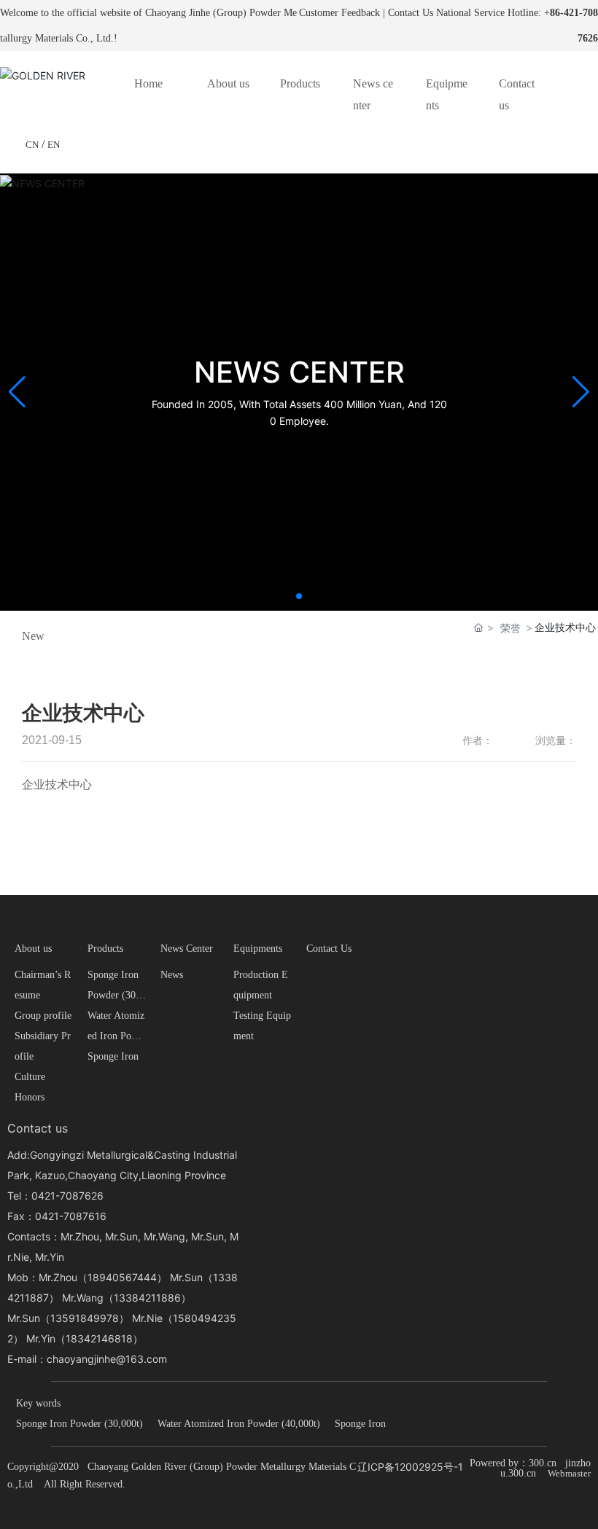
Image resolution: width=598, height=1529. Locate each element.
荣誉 (510, 628)
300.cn (542, 1463)
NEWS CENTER (299, 372)
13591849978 (84, 1318)
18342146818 (99, 1338)
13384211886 (147, 1297)
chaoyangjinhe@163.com (107, 1359)
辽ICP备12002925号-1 (410, 1466)
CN (32, 144)
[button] (299, 596)
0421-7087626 (67, 1195)
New (33, 636)
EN (53, 144)
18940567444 (122, 1277)
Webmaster (569, 1473)
